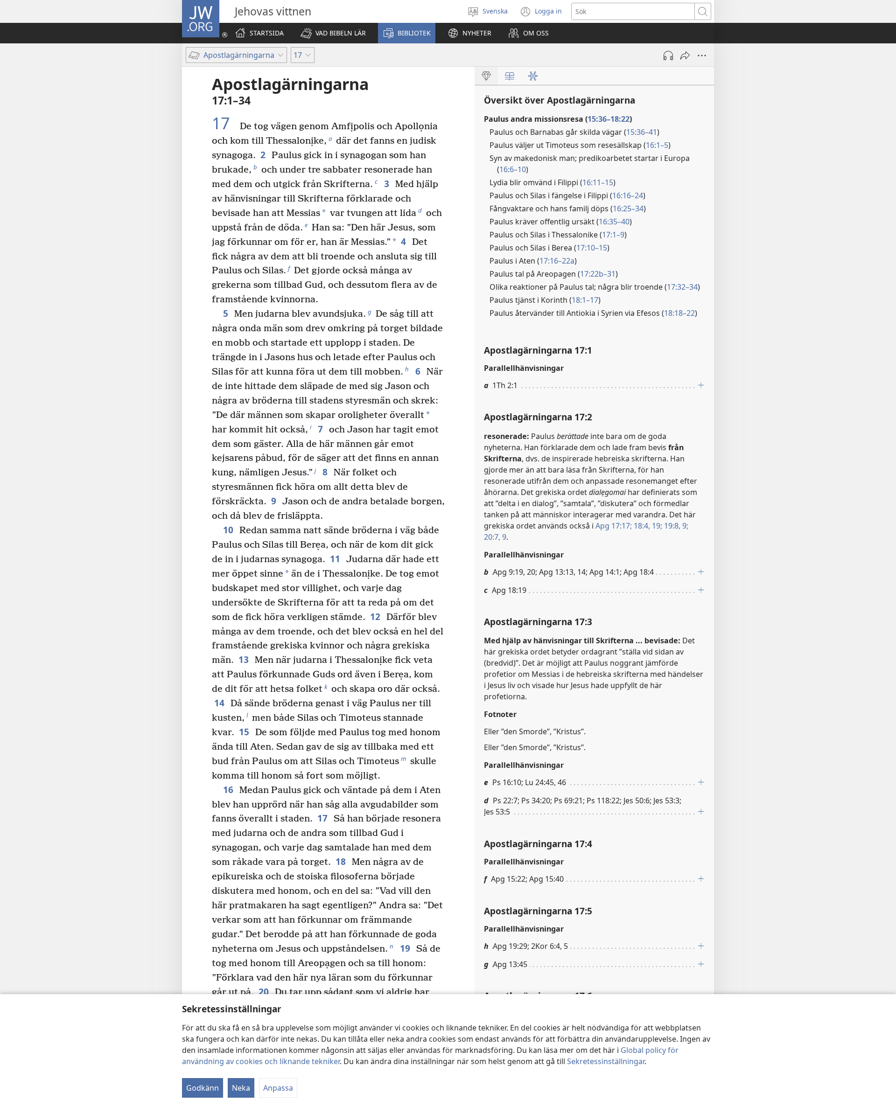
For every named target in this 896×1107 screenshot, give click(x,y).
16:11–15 (597, 182)
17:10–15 (591, 248)
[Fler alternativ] (701, 55)
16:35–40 (614, 221)
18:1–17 (585, 300)
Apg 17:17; (613, 526)
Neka (241, 1088)
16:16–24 (627, 195)
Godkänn (202, 1088)
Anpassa (278, 1088)
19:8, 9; (675, 526)
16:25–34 (628, 208)
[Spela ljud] (668, 55)
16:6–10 (512, 169)
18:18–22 (679, 313)
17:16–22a (556, 261)
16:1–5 (657, 145)
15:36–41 (641, 132)
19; (656, 526)
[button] (333, 33)
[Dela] (685, 55)
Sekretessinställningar (605, 1061)
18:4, (641, 526)
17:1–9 (613, 235)
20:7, (492, 537)
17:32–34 (682, 287)
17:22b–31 (598, 274)
